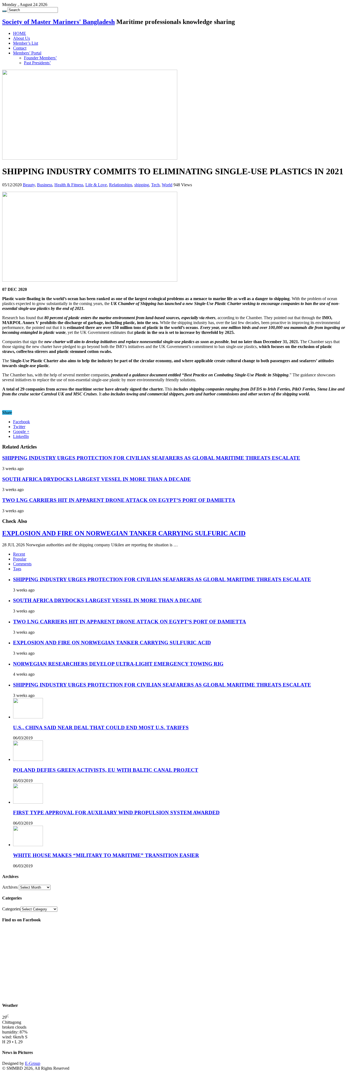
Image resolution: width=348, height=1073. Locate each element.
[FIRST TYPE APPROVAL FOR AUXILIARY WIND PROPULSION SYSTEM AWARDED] (28, 802)
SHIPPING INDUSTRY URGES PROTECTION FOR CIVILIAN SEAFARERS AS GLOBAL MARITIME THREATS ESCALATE (151, 458)
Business (44, 184)
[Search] (4, 11)
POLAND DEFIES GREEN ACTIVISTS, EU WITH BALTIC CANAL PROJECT (105, 770)
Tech (155, 184)
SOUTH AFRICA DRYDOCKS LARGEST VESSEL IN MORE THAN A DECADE (96, 479)
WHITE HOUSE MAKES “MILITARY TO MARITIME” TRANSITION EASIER (106, 855)
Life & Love (96, 184)
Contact (19, 48)
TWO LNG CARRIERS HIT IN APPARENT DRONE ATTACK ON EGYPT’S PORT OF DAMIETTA (118, 500)
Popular (19, 559)
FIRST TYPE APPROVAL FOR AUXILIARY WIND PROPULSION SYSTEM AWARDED (116, 812)
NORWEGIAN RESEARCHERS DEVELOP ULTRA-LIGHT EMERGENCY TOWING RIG (118, 664)
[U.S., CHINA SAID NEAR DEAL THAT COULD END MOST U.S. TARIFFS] (28, 717)
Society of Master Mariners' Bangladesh (58, 21)
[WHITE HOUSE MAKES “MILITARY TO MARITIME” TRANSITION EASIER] (28, 844)
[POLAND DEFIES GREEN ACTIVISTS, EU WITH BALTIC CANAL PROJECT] (28, 759)
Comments (22, 564)
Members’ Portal (27, 53)
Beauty (29, 184)
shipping (141, 184)
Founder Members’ (40, 58)
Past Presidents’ (37, 62)
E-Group (32, 1063)
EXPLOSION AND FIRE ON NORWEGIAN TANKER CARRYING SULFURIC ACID (124, 533)
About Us (21, 38)
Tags (17, 568)
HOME (19, 33)
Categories (11, 909)
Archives (10, 887)
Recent (19, 554)
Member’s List (25, 43)
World (167, 184)
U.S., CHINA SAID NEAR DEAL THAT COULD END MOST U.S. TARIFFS (101, 727)
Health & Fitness (68, 184)
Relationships (120, 184)
